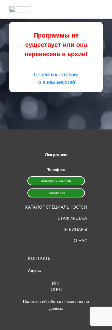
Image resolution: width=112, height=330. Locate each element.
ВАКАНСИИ (56, 193)
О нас (80, 240)
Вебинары (75, 229)
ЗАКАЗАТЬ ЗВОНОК (56, 181)
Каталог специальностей (56, 207)
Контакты (40, 258)
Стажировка (72, 218)
